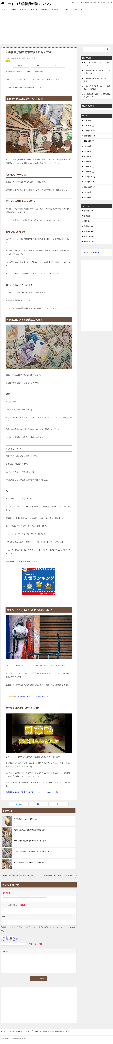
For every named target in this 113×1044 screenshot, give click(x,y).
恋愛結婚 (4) (88, 231)
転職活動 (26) (89, 241)
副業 (8, 61)
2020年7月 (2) (89, 146)
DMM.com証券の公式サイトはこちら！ (21, 561)
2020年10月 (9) (89, 136)
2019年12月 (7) (89, 177)
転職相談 (23, 9)
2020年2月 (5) (89, 166)
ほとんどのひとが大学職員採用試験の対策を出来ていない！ (21, 875)
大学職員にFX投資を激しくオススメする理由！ (31, 841)
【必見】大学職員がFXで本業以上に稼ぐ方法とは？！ (33, 852)
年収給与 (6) (88, 226)
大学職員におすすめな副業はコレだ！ (33, 696)
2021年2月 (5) (89, 126)
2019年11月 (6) (89, 182)
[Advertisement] (56, 28)
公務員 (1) (87, 216)
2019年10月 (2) (89, 187)
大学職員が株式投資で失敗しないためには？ (30, 862)
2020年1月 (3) (89, 172)
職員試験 (34, 9)
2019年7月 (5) (89, 197)
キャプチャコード (32, 944)
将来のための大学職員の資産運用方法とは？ (30, 830)
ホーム (4, 9)
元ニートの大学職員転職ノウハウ (26, 4)
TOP (17, 1031)
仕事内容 (44, 9)
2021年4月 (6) (89, 120)
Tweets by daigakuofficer (92, 252)
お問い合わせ (78, 9)
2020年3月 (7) (89, 161)
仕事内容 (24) (89, 211)
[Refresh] (17, 938)
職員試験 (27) (89, 236)
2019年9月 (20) (89, 192)
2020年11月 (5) (89, 131)
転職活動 (55, 9)
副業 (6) (87, 221)
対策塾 (13, 9)
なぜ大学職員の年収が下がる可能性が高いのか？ (59, 875)
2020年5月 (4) (89, 156)
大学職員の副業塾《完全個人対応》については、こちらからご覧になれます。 (37, 792)
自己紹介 (66, 9)
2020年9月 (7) (89, 141)
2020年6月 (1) (89, 151)
